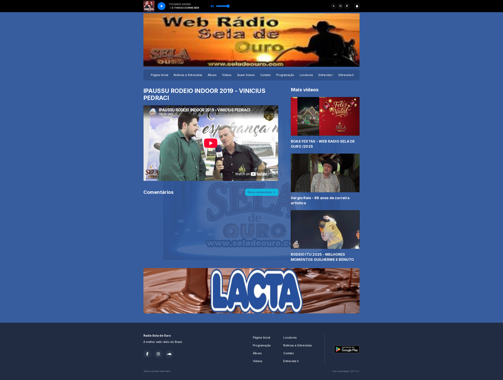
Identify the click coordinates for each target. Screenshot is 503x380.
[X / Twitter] (333, 6)
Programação (285, 75)
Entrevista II (346, 75)
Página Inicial (159, 75)
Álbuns (212, 75)
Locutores (306, 75)
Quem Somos (246, 75)
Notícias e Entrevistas (188, 75)
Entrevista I (326, 75)
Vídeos (226, 75)
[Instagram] (340, 6)
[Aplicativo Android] (357, 6)
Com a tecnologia (340, 371)
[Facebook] (347, 6)
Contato (265, 75)
